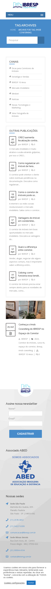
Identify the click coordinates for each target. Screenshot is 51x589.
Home (13, 30)
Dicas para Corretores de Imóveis (23, 69)
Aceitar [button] (31, 582)
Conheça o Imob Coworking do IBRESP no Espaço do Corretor (31, 329)
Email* (12, 418)
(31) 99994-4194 (17, 550)
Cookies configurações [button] (14, 583)
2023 (36, 339)
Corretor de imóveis (27, 342)
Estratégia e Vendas (20, 76)
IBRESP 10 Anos (19, 82)
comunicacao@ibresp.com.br (23, 532)
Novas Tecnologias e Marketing (21, 106)
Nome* (12, 409)
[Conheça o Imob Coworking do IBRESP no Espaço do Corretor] (10, 333)
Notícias (15, 99)
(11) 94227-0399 (17, 526)
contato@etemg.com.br (20, 556)
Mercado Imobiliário (20, 88)
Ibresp (39, 346)
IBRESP (25, 144)
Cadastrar (25, 433)
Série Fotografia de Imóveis (20, 114)
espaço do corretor (27, 346)
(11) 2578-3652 (17, 520)
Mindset (15, 93)
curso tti (40, 342)
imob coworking (26, 350)
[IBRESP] (25, 5)
